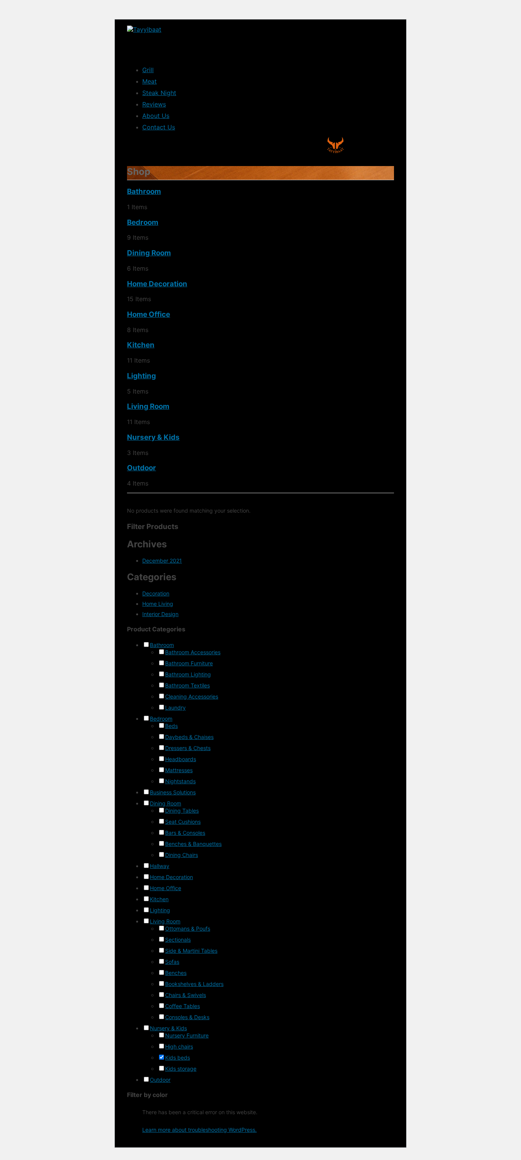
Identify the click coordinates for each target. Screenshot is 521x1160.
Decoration (155, 593)
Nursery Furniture (187, 1035)
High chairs (179, 1046)
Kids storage (180, 1068)
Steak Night (159, 93)
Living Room (148, 406)
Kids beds (177, 1057)
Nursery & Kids (153, 437)
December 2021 (162, 560)
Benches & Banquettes (193, 844)
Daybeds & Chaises (189, 737)
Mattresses (179, 770)
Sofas (172, 961)
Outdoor (141, 467)
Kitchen (140, 344)
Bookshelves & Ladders (194, 984)
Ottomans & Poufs (187, 928)
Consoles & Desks (187, 1017)
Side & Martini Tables (191, 950)
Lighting (141, 375)
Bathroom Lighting (188, 674)
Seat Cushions (183, 821)
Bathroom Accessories (192, 652)
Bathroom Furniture (189, 663)
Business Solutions (173, 792)
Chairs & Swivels (185, 995)
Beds (171, 726)
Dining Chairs (181, 855)
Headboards (180, 759)
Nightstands (180, 781)
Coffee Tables (182, 1006)
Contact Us (158, 127)
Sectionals (178, 939)
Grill (148, 70)
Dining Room (149, 252)
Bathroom (144, 191)
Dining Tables (182, 810)
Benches (176, 973)
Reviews (154, 104)
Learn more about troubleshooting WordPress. (199, 1129)
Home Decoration (157, 283)
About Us (155, 115)
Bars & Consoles (185, 832)
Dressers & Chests (188, 748)
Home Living (157, 603)
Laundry (175, 707)
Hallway (159, 866)
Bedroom (142, 222)
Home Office (148, 314)
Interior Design (160, 614)
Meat (149, 81)
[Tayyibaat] (144, 29)
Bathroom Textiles (187, 685)
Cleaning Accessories (191, 696)
